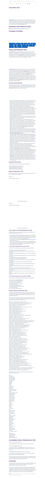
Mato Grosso (23, 44)
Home (10, 1)
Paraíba (31, 44)
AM (25, 3)
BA (12, 3)
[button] (35, 2)
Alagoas (26, 43)
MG (15, 1)
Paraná (34, 44)
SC (26, 1)
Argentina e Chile (25, 47)
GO (32, 1)
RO (20, 3)
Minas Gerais (18, 43)
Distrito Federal (33, 43)
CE (10, 3)
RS (24, 1)
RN (18, 3)
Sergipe (16, 47)
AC (22, 3)
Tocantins (20, 47)
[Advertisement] (22, 14)
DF (30, 1)
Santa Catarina (11, 47)
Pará (27, 44)
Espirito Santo (11, 44)
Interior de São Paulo (12, 43)
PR (21, 1)
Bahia (22, 43)
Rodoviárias (28, 3)
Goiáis (15, 44)
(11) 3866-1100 (22, 28)
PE (16, 3)
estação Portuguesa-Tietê (31, 239)
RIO (17, 1)
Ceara (29, 43)
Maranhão (19, 44)
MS (28, 1)
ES (19, 1)
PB (14, 3)
